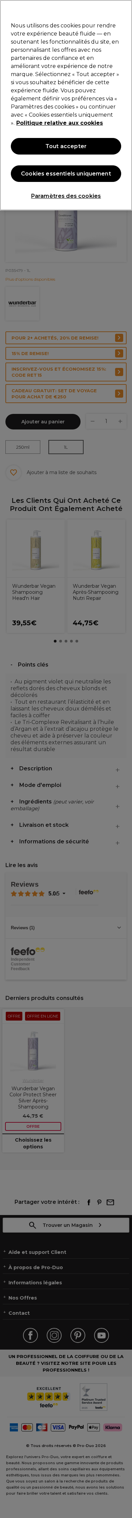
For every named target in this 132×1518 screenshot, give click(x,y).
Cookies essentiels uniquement (66, 173)
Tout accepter (66, 146)
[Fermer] (123, 9)
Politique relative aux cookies (59, 123)
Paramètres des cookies (66, 196)
